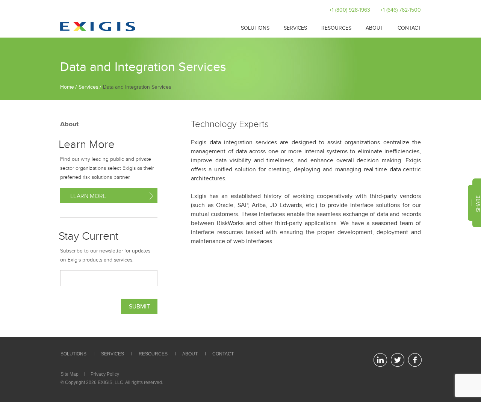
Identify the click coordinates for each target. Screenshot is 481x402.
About (374, 28)
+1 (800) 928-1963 (349, 10)
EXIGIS (105, 382)
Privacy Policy (105, 374)
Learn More (88, 196)
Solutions (255, 28)
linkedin (380, 360)
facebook (415, 360)
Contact (409, 28)
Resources (336, 28)
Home (67, 87)
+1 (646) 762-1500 (400, 10)
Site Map (70, 374)
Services (295, 28)
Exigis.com (97, 26)
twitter (397, 360)
